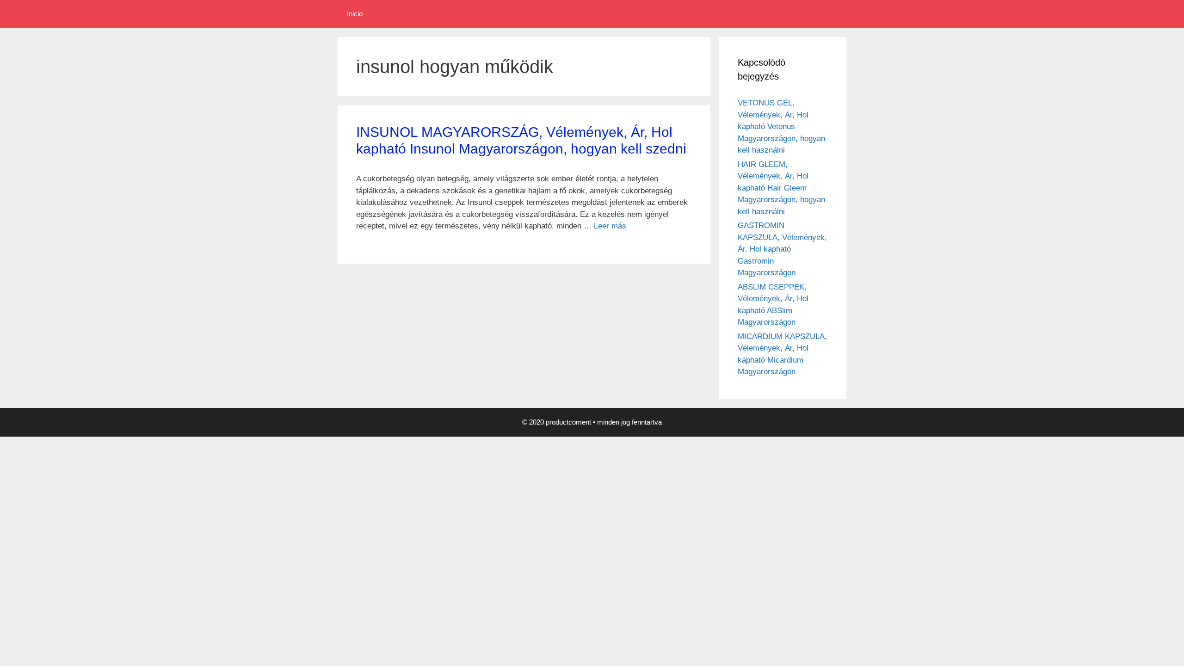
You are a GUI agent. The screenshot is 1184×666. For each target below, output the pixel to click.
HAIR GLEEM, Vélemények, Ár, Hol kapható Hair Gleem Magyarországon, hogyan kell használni (781, 188)
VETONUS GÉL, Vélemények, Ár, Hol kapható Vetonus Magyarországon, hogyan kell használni (781, 126)
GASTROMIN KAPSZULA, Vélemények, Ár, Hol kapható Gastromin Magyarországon (782, 249)
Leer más (610, 226)
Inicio (355, 14)
